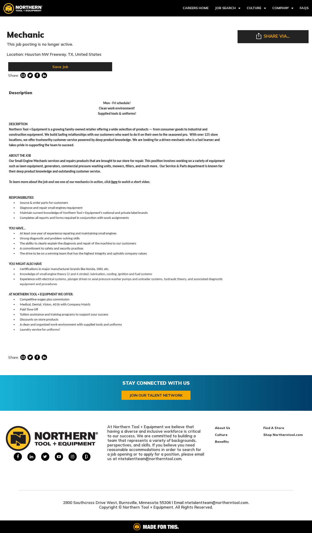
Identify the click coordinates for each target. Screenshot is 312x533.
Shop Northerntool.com (283, 435)
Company (280, 8)
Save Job (60, 66)
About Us (222, 428)
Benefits (222, 442)
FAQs (304, 8)
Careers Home (196, 8)
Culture (254, 8)
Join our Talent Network (156, 395)
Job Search (225, 8)
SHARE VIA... (277, 36)
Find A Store (273, 428)
